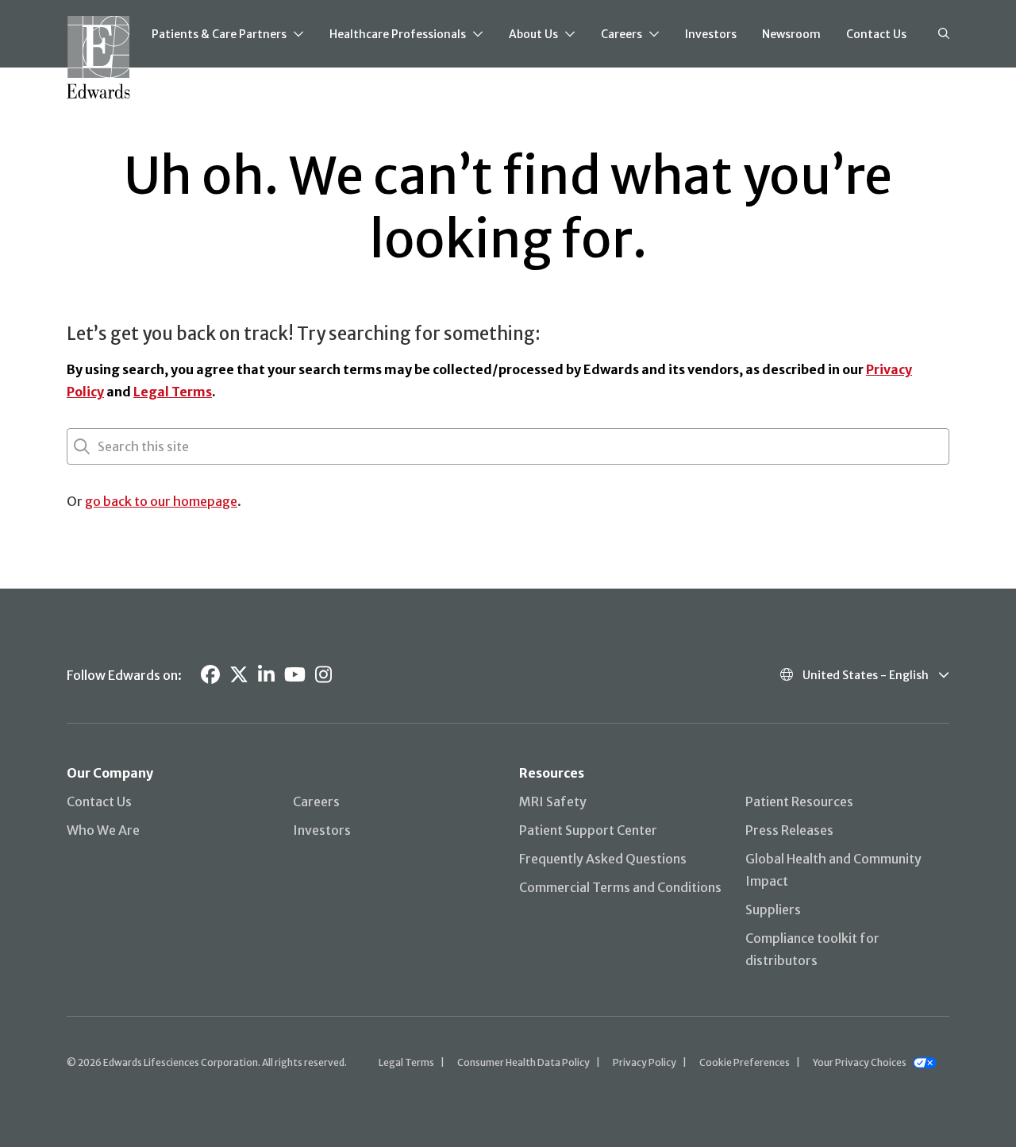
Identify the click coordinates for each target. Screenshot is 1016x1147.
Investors (711, 34)
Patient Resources (799, 801)
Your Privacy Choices (859, 1062)
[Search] (943, 34)
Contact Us (876, 34)
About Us (533, 34)
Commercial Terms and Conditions (620, 887)
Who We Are (103, 830)
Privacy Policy (644, 1062)
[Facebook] (210, 675)
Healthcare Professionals (397, 34)
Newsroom (791, 34)
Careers (621, 34)
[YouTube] (295, 675)
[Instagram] (323, 675)
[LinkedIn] (266, 675)
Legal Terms (172, 392)
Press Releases (789, 830)
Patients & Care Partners (219, 34)
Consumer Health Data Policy (523, 1062)
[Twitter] (238, 675)
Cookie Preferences (744, 1062)
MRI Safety (553, 801)
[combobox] (99, 446)
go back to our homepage (161, 501)
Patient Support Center (588, 830)
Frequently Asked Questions (603, 859)
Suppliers (773, 909)
